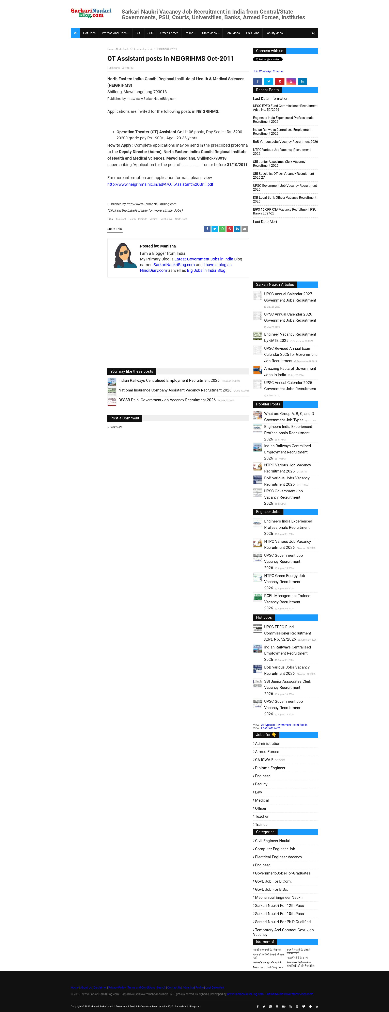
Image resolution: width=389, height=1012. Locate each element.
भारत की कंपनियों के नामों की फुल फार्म (268, 956)
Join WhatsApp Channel (268, 71)
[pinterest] (279, 81)
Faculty (261, 784)
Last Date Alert (270, 728)
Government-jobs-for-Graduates (282, 873)
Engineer (262, 776)
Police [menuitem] (189, 33)
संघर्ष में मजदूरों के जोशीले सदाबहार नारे (298, 951)
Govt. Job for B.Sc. (271, 889)
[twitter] (268, 81)
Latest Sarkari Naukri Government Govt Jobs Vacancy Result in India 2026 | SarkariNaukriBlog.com (146, 1006)
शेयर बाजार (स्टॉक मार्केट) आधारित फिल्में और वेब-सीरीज (300, 964)
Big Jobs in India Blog (206, 270)
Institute (142, 219)
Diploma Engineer (270, 768)
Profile (200, 987)
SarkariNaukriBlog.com (174, 264)
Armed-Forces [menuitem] (168, 33)
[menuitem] (75, 33)
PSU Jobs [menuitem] (252, 33)
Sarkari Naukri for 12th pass (279, 905)
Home (110, 49)
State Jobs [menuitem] (209, 33)
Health (132, 219)
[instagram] (291, 81)
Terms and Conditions (141, 987)
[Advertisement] (87, 110)
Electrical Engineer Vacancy (278, 857)
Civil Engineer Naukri (272, 840)
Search (161, 987)
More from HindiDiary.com (268, 967)
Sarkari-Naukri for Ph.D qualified (283, 921)
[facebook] (257, 81)
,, (253, 354)
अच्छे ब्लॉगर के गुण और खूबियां (267, 962)
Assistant (121, 219)
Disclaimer (100, 987)
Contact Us (174, 987)
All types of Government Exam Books (284, 724)
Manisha (115, 67)
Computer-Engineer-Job (275, 849)
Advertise (188, 987)
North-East (122, 49)
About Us (86, 987)
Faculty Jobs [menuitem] (274, 33)
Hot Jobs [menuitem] (89, 33)
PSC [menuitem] (138, 33)
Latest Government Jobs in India (203, 259)
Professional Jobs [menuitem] (114, 33)
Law (258, 792)
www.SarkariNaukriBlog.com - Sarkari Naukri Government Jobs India (270, 994)
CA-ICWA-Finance (270, 759)
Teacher (261, 816)
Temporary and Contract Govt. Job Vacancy (283, 932)
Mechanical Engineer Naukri (279, 897)
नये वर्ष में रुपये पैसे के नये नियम (267, 949)
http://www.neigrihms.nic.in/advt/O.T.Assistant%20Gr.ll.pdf (160, 184)
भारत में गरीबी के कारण (297, 957)
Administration (267, 743)
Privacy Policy (117, 987)
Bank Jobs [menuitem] (233, 33)
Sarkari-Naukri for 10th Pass (279, 913)
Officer (260, 808)
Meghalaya (166, 219)
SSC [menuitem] (150, 33)
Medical (154, 219)
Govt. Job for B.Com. (273, 881)
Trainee (261, 824)
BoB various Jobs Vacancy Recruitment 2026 (285, 142)
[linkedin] (302, 81)
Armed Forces (267, 751)
